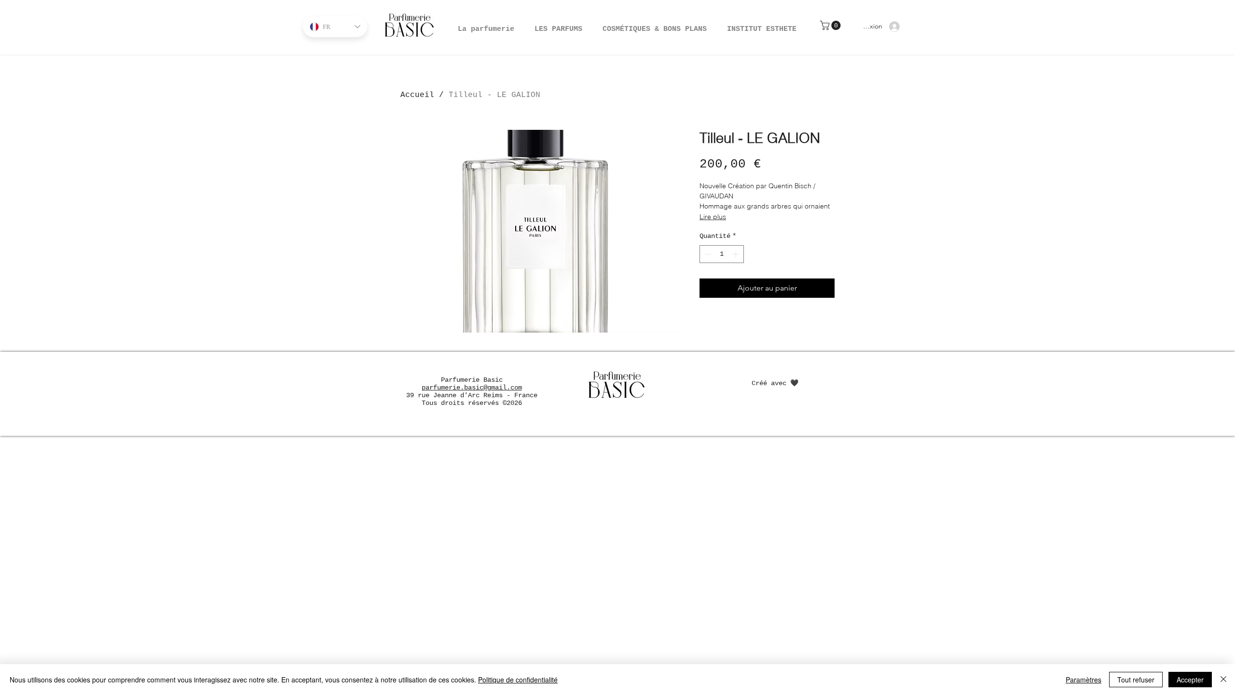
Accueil (417, 95)
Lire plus (713, 216)
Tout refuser (1135, 679)
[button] (654, 25)
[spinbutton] (721, 254)
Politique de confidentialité (518, 679)
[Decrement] (707, 254)
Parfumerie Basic (472, 380)
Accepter (1190, 679)
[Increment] (736, 254)
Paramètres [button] (1083, 679)
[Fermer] (1223, 679)
